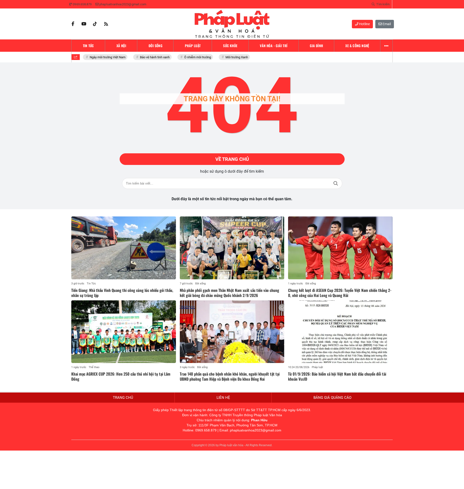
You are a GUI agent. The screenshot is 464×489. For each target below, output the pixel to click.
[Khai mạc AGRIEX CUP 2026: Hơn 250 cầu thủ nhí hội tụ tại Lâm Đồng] (123, 331)
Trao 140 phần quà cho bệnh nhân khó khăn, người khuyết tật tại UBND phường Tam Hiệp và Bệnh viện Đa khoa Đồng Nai (230, 376)
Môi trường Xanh (232, 57)
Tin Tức (91, 283)
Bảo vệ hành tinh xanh (150, 57)
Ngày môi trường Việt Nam (103, 57)
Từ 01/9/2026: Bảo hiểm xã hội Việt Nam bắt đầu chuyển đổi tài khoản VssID (337, 376)
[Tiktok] (95, 24)
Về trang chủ (232, 159)
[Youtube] (84, 24)
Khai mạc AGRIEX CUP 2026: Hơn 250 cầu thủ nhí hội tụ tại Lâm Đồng (120, 376)
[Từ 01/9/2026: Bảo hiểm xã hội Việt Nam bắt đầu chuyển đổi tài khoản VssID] (340, 331)
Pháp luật (317, 367)
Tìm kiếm (336, 183)
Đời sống (200, 283)
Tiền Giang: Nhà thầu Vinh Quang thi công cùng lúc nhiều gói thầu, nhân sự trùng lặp (122, 292)
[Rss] (106, 24)
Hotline (364, 24)
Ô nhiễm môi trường (193, 57)
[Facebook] (73, 24)
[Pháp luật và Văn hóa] (232, 23)
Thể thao (94, 367)
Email (386, 24)
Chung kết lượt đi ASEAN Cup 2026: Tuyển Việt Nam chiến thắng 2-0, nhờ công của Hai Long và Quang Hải (340, 292)
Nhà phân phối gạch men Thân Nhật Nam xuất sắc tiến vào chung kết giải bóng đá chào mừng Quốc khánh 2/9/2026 (229, 292)
